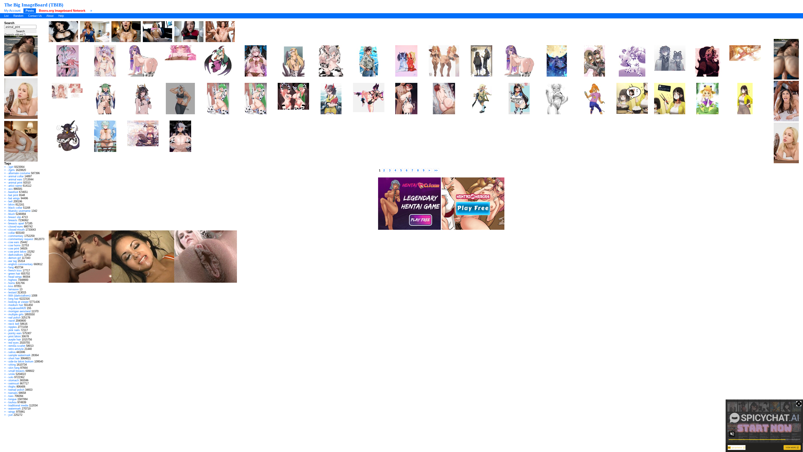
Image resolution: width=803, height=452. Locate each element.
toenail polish (16, 389)
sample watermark (19, 355)
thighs (12, 386)
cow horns (14, 245)
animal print (15, 182)
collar (11, 232)
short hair (14, 358)
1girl (10, 166)
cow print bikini (17, 251)
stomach (13, 380)
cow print (13, 248)
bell (10, 201)
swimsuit (13, 383)
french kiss (15, 270)
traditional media (18, 405)
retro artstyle (16, 349)
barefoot (13, 192)
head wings (15, 276)
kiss (10, 286)
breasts (12, 220)
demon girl (14, 257)
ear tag (12, 261)
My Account (12, 10)
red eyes (13, 342)
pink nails (14, 330)
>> (436, 170)
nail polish (14, 317)
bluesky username (19, 210)
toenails (13, 392)
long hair (13, 298)
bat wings (14, 198)
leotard (12, 292)
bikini (11, 204)
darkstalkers (15, 254)
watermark (14, 408)
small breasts (16, 370)
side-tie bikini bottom (20, 361)
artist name (15, 185)
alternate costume (19, 173)
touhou (12, 402)
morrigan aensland (19, 311)
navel (11, 320)
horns (11, 283)
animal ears (15, 179)
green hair (14, 273)
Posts (30, 10)
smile (11, 374)
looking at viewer (18, 301)
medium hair (15, 305)
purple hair (14, 339)
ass (10, 188)
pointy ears (15, 333)
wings (11, 411)
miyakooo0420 (17, 308)
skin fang (13, 367)
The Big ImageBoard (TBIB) (33, 5)
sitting (12, 364)
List (6, 15)
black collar (15, 207)
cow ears (13, 242)
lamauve (13, 289)
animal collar (16, 176)
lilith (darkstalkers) (19, 295)
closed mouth (16, 229)
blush (11, 214)
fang (11, 267)
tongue (12, 399)
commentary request (20, 239)
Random (18, 15)
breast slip (14, 217)
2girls (11, 170)
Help (61, 15)
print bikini (14, 336)
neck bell (13, 323)
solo (10, 377)
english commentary (20, 264)
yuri (10, 414)
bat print (13, 195)
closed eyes (15, 226)
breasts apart (16, 223)
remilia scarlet (16, 345)
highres (12, 279)
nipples (12, 327)
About (50, 15)
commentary (15, 236)
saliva (11, 352)
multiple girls (16, 314)
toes (11, 396)
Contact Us (35, 15)
